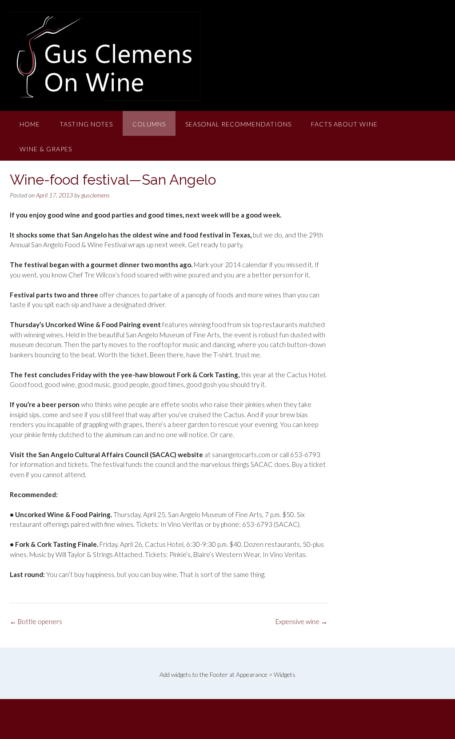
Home (30, 124)
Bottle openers (36, 621)
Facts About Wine (344, 124)
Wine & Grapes (46, 149)
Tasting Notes (86, 124)
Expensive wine (301, 621)
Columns (149, 124)
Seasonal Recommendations (238, 124)
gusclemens (95, 195)
